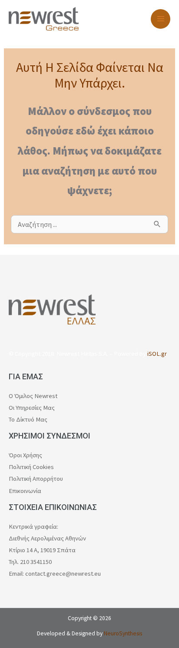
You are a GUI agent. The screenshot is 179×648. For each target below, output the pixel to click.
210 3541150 (36, 562)
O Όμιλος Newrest (33, 396)
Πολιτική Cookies (31, 467)
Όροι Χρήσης (25, 455)
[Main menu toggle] (160, 19)
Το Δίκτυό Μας (28, 419)
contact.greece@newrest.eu (63, 573)
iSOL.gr (157, 354)
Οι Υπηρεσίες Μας (32, 408)
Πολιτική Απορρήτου (36, 479)
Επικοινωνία (25, 491)
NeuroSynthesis (123, 633)
